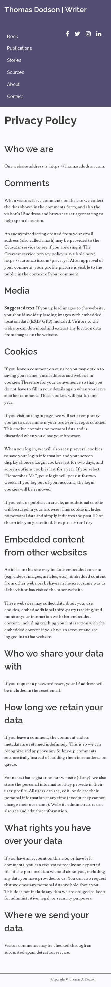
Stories (14, 60)
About (13, 84)
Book (12, 36)
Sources (15, 72)
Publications (19, 48)
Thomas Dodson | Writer (45, 9)
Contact (15, 96)
